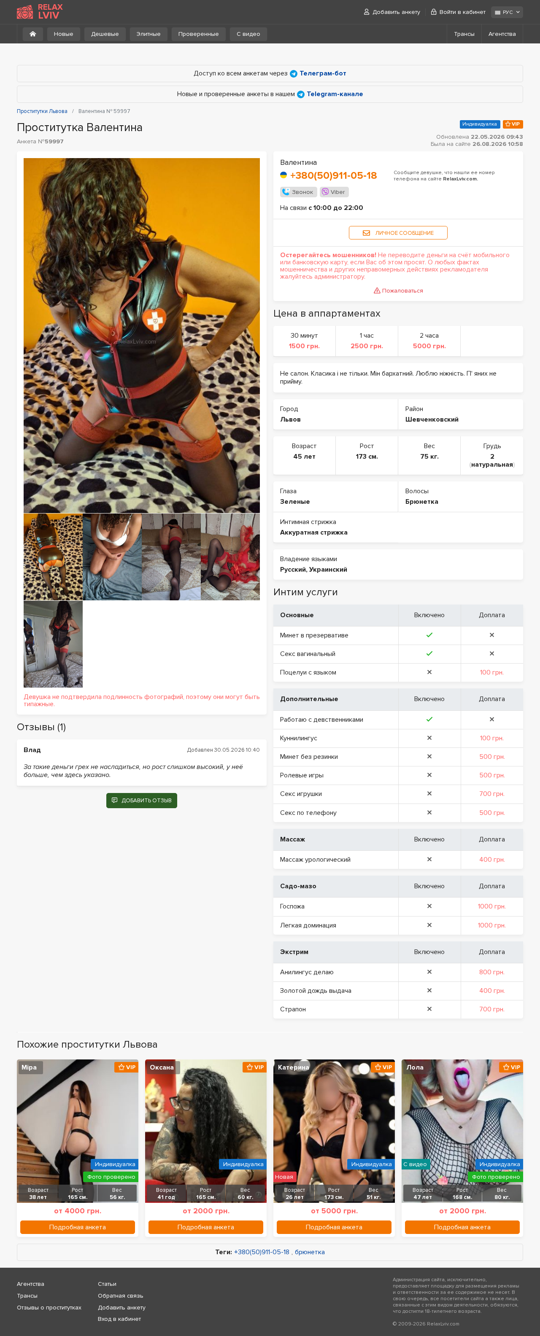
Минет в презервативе (314, 635)
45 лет (304, 456)
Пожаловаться (402, 290)
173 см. (367, 456)
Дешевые (105, 34)
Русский (293, 569)
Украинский (328, 569)
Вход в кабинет (119, 1319)
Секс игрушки (301, 794)
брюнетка (310, 1252)
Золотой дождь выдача (315, 991)
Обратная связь (120, 1295)
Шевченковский (432, 419)
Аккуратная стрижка (314, 532)
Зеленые (295, 501)
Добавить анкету (396, 12)
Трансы (464, 34)
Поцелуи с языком (308, 672)
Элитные (149, 34)
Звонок (302, 192)
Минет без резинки (309, 757)
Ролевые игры (302, 775)
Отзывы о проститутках (49, 1307)
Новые (63, 34)
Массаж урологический (315, 859)
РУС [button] (508, 12)
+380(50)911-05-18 (333, 175)
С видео (248, 34)
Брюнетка (421, 501)
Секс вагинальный (307, 654)
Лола (415, 1067)
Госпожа (292, 906)
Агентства (502, 34)
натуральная (492, 464)
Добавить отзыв (147, 800)
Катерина (293, 1067)
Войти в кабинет (463, 12)
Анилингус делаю (307, 972)
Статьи (107, 1284)
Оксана (162, 1067)
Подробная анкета (77, 1227)
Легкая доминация (308, 925)
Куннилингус (298, 738)
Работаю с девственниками (321, 719)
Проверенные (198, 34)
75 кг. (429, 456)
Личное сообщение (404, 233)
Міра (29, 1067)
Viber (338, 192)
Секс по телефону (308, 813)
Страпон (293, 1009)
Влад (32, 750)
